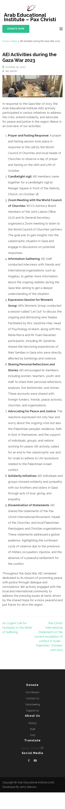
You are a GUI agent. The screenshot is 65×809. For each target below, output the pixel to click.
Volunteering (32, 704)
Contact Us (32, 698)
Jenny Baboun (28, 786)
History (32, 723)
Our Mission (32, 692)
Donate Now (15, 28)
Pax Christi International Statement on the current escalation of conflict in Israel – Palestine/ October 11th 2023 (48, 636)
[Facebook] (29, 760)
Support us (32, 710)
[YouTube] (35, 760)
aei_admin (11, 71)
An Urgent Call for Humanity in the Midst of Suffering (17, 627)
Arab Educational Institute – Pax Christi (30, 17)
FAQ (32, 735)
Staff (32, 729)
